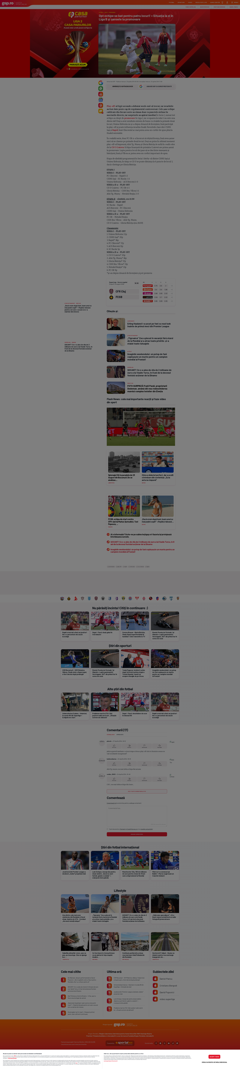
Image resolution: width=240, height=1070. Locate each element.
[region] (120, 1060)
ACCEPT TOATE (214, 1056)
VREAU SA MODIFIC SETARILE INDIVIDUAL (214, 1062)
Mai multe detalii (12, 1058)
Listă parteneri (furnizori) (110, 1061)
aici (76, 1062)
